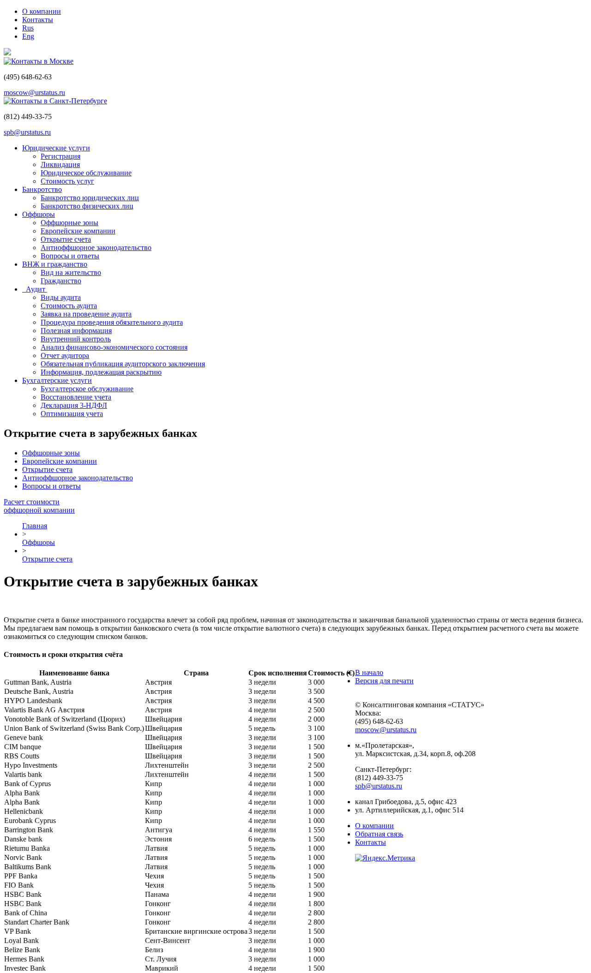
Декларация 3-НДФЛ (74, 405)
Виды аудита (61, 297)
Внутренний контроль (76, 339)
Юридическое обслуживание (86, 173)
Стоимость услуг (67, 181)
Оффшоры (38, 214)
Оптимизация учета (72, 414)
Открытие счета (66, 239)
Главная (34, 526)
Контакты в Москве (42, 61)
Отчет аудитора (65, 355)
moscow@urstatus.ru (34, 92)
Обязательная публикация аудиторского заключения (123, 364)
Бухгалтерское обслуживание (87, 389)
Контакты (37, 20)
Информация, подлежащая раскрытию (101, 372)
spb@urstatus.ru (27, 132)
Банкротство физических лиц (87, 206)
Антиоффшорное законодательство (96, 247)
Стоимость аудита (69, 306)
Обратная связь (379, 834)
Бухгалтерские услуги (57, 380)
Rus (28, 28)
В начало (369, 672)
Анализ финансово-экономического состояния (114, 347)
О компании (41, 11)
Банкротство (42, 189)
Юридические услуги (56, 148)
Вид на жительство (71, 272)
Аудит (34, 289)
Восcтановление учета (76, 397)
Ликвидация (60, 164)
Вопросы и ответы (70, 256)
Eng (28, 36)
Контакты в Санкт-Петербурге (59, 101)
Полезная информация (76, 330)
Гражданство (61, 281)
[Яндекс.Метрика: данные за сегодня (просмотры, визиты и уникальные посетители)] (385, 858)
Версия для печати (384, 681)
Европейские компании (78, 231)
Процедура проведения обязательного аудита (112, 322)
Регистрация (60, 156)
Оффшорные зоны (69, 223)
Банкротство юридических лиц (90, 198)
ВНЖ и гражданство (54, 264)
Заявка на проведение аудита (86, 314)
